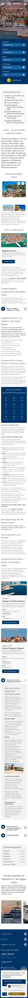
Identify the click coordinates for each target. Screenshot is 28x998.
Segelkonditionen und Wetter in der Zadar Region (15, 113)
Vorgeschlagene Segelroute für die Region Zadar (15, 107)
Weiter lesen (8, 262)
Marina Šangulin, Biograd (13, 648)
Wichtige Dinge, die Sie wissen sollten (14, 117)
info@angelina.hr (6, 962)
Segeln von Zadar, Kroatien (16, 8)
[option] (14, 191)
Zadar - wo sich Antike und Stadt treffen (15, 97)
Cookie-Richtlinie (6, 977)
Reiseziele (7, 8)
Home (2, 8)
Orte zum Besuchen (13, 103)
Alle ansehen (14, 897)
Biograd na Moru (9, 251)
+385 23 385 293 (7, 954)
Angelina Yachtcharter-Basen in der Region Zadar (15, 122)
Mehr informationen (10, 622)
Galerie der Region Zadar (15, 100)
